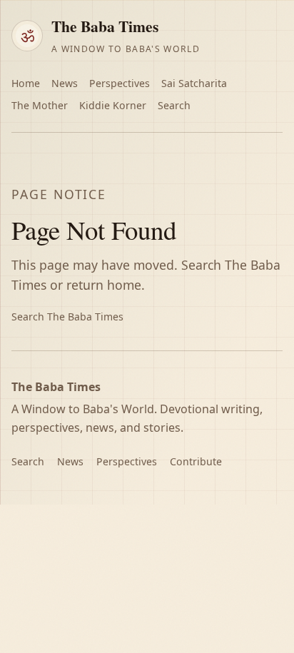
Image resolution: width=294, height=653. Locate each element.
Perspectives (119, 83)
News (64, 83)
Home (25, 83)
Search (174, 105)
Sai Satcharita (194, 83)
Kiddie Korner (112, 105)
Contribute (196, 461)
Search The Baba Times (67, 316)
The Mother (39, 105)
